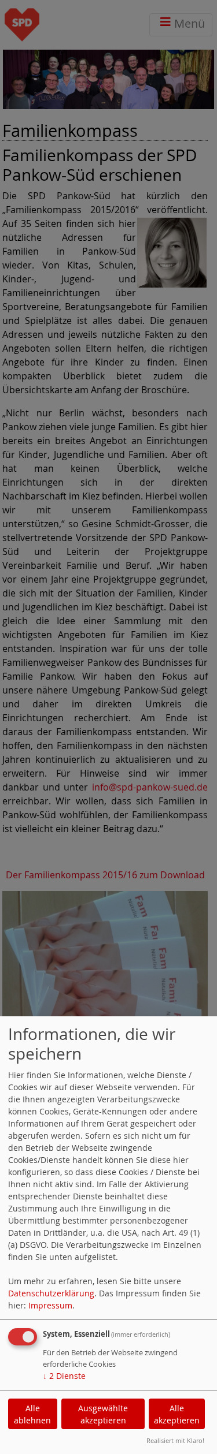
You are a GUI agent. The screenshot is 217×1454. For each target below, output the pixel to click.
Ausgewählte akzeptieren (103, 1414)
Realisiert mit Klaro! (175, 1440)
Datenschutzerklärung (51, 1293)
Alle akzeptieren (177, 1414)
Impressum (50, 1305)
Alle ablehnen (32, 1414)
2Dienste (64, 1375)
